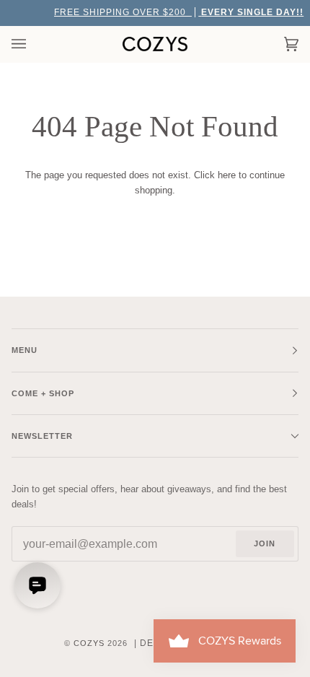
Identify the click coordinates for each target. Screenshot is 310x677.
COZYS (89, 643)
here (227, 175)
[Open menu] (33, 44)
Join (264, 543)
